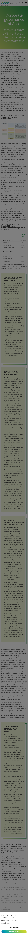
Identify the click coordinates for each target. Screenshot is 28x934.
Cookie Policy (4, 925)
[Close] (25, 913)
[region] (14, 923)
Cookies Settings (14, 927)
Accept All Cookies (14, 931)
